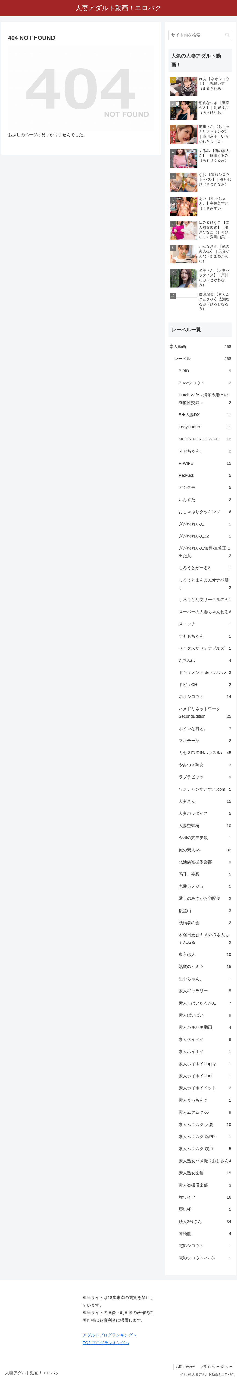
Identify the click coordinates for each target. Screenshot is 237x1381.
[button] (227, 35)
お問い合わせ (185, 1366)
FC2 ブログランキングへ (106, 1342)
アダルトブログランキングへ (110, 1335)
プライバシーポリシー (216, 1366)
